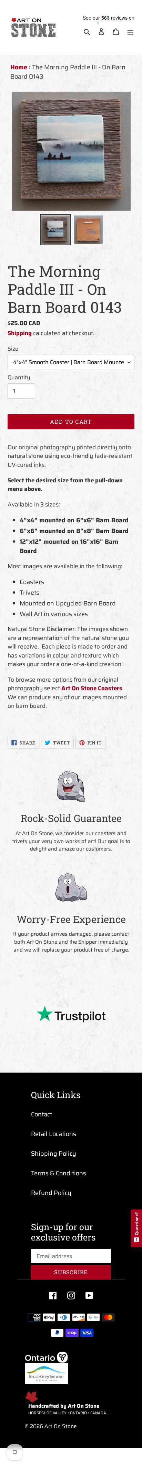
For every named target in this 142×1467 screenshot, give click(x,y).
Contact (41, 1114)
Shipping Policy (53, 1153)
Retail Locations (53, 1134)
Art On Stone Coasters (91, 688)
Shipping (20, 333)
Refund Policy (51, 1193)
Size (13, 349)
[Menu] (130, 31)
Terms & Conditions (58, 1173)
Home (18, 67)
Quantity (19, 377)
